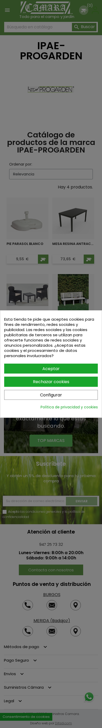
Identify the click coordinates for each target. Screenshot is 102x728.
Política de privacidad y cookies (69, 407)
